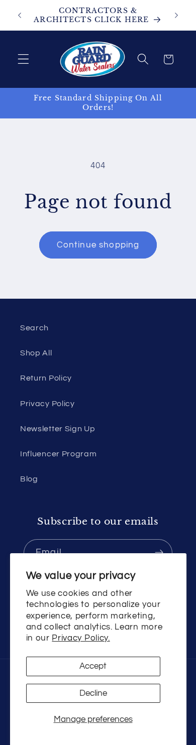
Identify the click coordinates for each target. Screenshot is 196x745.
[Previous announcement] (20, 15)
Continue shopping (98, 245)
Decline (93, 693)
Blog (29, 479)
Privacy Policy (47, 404)
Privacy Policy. (81, 638)
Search (34, 328)
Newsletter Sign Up (57, 429)
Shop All (36, 353)
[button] (23, 59)
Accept (93, 666)
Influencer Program (58, 454)
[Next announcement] (176, 15)
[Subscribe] (159, 552)
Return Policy (46, 378)
